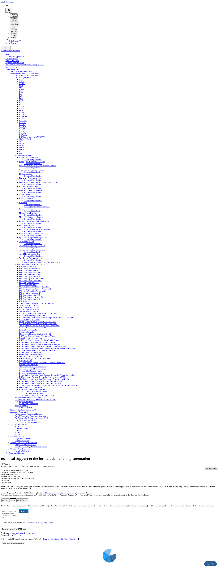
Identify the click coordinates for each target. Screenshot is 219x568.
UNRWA (22, 133)
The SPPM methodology (33, 422)
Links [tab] (12, 529)
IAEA (21, 88)
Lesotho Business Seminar (28, 365)
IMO (21, 98)
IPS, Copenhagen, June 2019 (29, 295)
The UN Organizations (23, 78)
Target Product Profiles (23, 439)
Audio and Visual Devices (28, 158)
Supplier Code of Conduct (14, 63)
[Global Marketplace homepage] (7, 2)
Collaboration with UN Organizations (28, 387)
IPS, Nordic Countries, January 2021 (32, 291)
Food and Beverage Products (29, 186)
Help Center (10, 67)
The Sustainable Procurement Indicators (29, 414)
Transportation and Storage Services (32, 250)
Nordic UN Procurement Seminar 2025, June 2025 (37, 313)
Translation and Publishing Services (32, 246)
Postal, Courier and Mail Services (31, 233)
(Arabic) (13, 36)
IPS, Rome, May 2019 (27, 301)
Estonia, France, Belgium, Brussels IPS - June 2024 (37, 322)
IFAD (21, 92)
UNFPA (22, 119)
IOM (21, 100)
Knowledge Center (12, 69)
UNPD (21, 131)
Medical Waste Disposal (27, 213)
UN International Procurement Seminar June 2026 (37, 350)
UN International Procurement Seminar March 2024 (38, 324)
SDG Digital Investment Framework (37, 207)
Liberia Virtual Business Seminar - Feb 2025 (35, 334)
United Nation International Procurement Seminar (37, 342)
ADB (21, 80)
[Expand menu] (3, 48)
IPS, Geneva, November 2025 (30, 268)
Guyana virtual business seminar (30, 371)
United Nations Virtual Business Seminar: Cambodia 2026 (40, 383)
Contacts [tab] (5, 529)
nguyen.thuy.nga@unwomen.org (24, 533)
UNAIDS (22, 112)
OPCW (22, 106)
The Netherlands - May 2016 (29, 311)
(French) (14, 15)
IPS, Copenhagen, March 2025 (30, 272)
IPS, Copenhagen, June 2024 (29, 277)
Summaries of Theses (36, 393)
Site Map (64, 539)
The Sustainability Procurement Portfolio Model (32, 418)
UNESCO (23, 116)
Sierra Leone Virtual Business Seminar (33, 369)
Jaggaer (17, 432)
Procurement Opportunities (15, 57)
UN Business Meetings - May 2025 (32, 315)
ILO (20, 94)
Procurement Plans (21, 406)
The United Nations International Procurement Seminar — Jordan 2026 (44, 379)
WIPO (21, 143)
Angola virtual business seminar (30, 352)
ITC (20, 102)
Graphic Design (25, 194)
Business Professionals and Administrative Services (37, 166)
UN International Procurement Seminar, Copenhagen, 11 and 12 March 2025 (46, 318)
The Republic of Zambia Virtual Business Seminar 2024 (39, 326)
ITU (20, 104)
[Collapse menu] (8, 48)
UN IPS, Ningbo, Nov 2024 (29, 320)
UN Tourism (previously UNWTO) (32, 137)
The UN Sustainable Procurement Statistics (30, 416)
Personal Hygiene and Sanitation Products (34, 221)
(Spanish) (14, 19)
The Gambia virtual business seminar (32, 367)
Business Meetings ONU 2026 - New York (34, 359)
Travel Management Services (29, 254)
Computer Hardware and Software (31, 170)
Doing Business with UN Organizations (24, 73)
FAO (21, 86)
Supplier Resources (26, 402)
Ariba (17, 426)
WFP (21, 141)
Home (7, 55)
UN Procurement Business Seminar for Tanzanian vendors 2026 (42, 363)
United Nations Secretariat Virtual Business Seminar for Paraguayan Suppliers (47, 375)
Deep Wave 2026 (25, 361)
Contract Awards (11, 59)
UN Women (23, 135)
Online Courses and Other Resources (23, 443)
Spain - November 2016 (27, 305)
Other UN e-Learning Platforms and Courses (31, 447)
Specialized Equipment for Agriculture (33, 238)
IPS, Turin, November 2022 (29, 283)
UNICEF (22, 123)
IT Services (23, 203)
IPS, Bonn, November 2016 (29, 307)
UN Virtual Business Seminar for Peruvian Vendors (37, 336)
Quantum (18, 430)
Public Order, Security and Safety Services (34, 229)
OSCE (21, 108)
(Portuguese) (15, 23)
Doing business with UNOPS (25, 445)
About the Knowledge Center (20, 449)
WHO (21, 145)
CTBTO (22, 84)
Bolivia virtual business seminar (30, 354)
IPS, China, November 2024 (29, 274)
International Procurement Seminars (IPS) (29, 264)
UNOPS (22, 129)
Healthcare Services (26, 199)
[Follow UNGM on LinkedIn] (78, 539)
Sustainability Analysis (27, 420)
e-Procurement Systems (18, 424)
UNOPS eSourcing (22, 428)
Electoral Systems (25, 174)
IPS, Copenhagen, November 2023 (31, 279)
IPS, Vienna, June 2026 (27, 266)
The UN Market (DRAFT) (24, 408)
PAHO (21, 110)
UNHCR (22, 127)
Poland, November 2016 (28, 330)
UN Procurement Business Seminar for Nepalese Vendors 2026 (42, 377)
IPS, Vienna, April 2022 (27, 285)
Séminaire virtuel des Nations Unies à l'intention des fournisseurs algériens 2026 (48, 385)
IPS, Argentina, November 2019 (30, 293)
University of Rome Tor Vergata (35, 391)
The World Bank (25, 139)
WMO (21, 147)
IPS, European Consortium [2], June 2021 (34, 287)
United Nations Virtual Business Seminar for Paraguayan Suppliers (43, 346)
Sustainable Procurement (19, 412)
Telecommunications (26, 242)
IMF (20, 96)
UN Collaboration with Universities (32, 389)
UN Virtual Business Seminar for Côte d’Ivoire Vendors (39, 340)
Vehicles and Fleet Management (30, 258)
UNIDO (22, 125)
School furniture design (23, 441)
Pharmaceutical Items (26, 225)
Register (14, 43)
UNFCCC (23, 121)
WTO (21, 153)
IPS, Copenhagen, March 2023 (30, 281)
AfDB (21, 82)
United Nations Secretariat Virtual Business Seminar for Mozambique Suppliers (47, 348)
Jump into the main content (10, 51)
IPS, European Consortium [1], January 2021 (35, 289)
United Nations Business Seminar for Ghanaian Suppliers (39, 344)
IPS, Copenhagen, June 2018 (29, 299)
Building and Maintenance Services (32, 162)
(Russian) (14, 32)
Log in (8, 43)
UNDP (21, 114)
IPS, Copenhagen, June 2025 (29, 270)
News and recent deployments (21, 71)
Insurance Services (26, 209)
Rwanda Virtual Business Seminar (31, 373)
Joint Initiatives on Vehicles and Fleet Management (42, 262)
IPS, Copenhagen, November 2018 (31, 297)
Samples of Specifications (33, 160)
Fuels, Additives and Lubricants (30, 190)
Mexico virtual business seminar (30, 357)
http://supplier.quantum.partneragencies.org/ (61, 493)
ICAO (21, 90)
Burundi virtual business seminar (31, 338)
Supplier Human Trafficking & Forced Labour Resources (35, 400)
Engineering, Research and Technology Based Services (39, 182)
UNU (21, 151)
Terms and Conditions (51, 539)
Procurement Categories (23, 155)
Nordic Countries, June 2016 (29, 309)
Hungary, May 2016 (26, 332)
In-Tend (17, 434)
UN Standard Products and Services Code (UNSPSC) (24, 65)
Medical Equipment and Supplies (31, 217)
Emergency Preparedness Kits (30, 178)
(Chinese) (14, 28)
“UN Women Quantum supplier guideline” (38, 523)
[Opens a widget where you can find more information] (210, 564)
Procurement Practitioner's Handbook (28, 398)
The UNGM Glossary (22, 451)
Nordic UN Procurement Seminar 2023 (33, 328)
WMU (21, 149)
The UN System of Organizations (27, 75)
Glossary (72, 539)
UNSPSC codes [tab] (21, 529)
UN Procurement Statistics (15, 453)
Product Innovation (17, 437)
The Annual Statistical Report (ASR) (23, 410)
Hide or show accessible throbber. (13, 543)
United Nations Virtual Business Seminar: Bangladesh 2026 (40, 381)
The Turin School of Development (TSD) (39, 395)
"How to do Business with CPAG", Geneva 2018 (37, 303)
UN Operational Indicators (28, 404)
